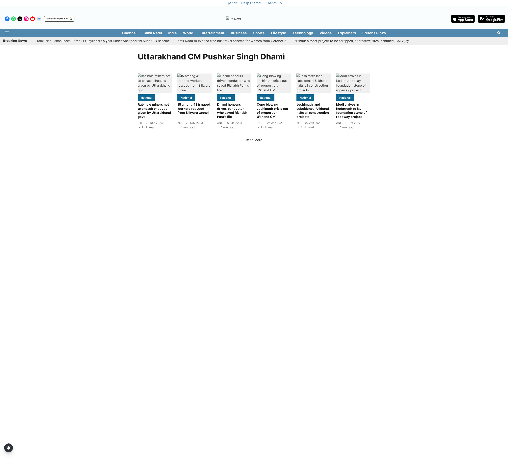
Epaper (231, 3)
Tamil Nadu (152, 33)
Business (239, 33)
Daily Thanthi (251, 3)
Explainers (347, 33)
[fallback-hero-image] (155, 83)
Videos (325, 33)
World (188, 33)
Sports (259, 33)
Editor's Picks (374, 33)
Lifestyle (278, 33)
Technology (302, 33)
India (172, 33)
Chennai (129, 33)
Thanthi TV (274, 3)
